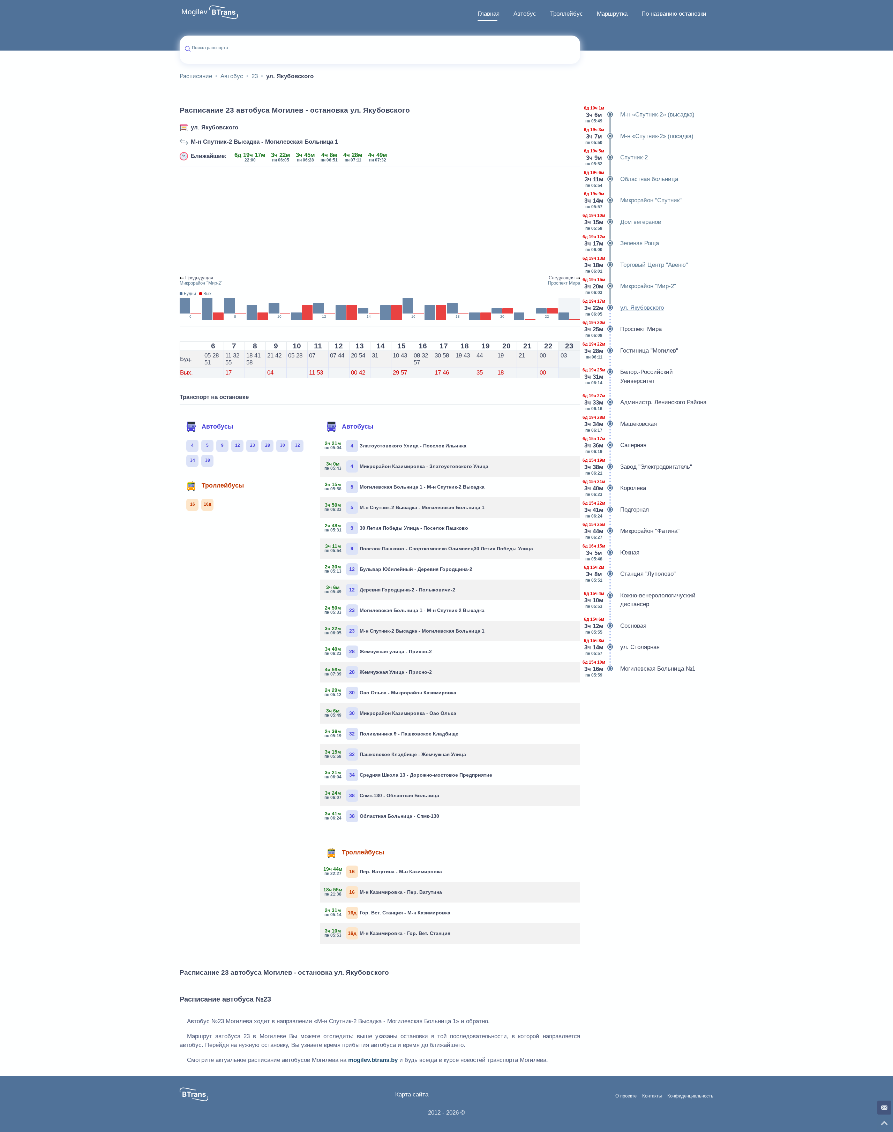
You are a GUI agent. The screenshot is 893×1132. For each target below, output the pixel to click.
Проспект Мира (623, 329)
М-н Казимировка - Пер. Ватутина (383, 892)
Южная (612, 552)
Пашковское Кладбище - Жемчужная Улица (395, 754)
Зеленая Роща (622, 243)
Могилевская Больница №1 (640, 669)
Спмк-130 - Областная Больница (382, 795)
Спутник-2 (616, 157)
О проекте (626, 1096)
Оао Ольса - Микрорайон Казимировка (390, 692)
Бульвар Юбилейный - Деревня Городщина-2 (398, 569)
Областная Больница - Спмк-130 (382, 816)
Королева (615, 488)
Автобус (524, 13)
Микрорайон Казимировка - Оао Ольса (390, 713)
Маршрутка (612, 13)
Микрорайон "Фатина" (632, 531)
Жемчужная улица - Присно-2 (378, 651)
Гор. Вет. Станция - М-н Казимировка (387, 912)
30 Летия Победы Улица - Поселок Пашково (396, 528)
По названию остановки (673, 13)
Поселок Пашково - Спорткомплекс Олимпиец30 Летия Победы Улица (429, 548)
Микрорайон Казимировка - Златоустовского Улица (406, 466)
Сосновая (615, 626)
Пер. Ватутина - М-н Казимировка (383, 871)
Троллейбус (566, 13)
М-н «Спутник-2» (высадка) (640, 114)
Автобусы (217, 426)
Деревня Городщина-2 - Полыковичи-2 (390, 589)
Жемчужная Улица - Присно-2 (378, 672)
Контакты (652, 1096)
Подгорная (617, 510)
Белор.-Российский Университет (629, 376)
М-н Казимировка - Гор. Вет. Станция (387, 933)
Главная (489, 13)
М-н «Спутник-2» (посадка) (639, 136)
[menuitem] (488, 14)
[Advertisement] (380, 221)
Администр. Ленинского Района (645, 402)
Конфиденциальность (690, 1096)
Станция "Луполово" (630, 574)
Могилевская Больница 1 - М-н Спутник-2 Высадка (405, 486)
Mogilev (194, 12)
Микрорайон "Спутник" (633, 200)
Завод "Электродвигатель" (638, 467)
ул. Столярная (622, 647)
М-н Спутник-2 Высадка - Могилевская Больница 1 (264, 141)
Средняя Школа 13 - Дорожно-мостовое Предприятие (408, 774)
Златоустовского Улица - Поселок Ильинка (395, 445)
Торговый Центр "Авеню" (636, 265)
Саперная (615, 445)
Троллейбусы (223, 485)
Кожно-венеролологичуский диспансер (640, 600)
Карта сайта (411, 1094)
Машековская (621, 424)
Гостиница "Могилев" (631, 351)
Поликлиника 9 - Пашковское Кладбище (391, 733)
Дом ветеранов (623, 222)
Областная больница (631, 179)
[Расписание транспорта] (223, 12)
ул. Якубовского (214, 127)
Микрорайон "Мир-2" (630, 286)
